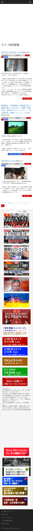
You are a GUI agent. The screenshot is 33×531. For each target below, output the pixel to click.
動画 (6, 57)
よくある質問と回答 (6, 520)
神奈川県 (23, 118)
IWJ (2, 2)
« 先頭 (9, 203)
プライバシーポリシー (7, 517)
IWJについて (4, 514)
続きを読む (27, 98)
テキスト (27, 163)
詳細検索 (20, 211)
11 (25, 203)
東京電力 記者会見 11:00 (11, 52)
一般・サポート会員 (14, 154)
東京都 (23, 55)
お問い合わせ (5, 523)
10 (22, 203)
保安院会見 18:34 (8, 161)
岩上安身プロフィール (7, 511)
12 (28, 203)
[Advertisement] (16, 21)
